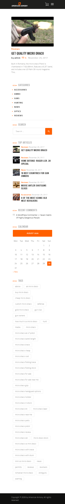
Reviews (15, 48)
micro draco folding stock (25, 367)
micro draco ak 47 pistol (25, 333)
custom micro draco (23, 303)
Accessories (20, 89)
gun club (38, 309)
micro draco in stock (23, 403)
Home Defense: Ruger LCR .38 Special (36, 162)
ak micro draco (32, 286)
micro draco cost (22, 356)
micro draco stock (41, 438)
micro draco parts (22, 420)
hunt (45, 321)
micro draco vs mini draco (25, 443)
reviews (30, 467)
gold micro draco (22, 309)
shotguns (43, 472)
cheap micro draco (22, 298)
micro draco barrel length (25, 338)
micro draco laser (40, 408)
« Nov (15, 271)
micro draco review (23, 432)
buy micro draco (21, 292)
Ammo (17, 94)
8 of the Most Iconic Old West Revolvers (34, 199)
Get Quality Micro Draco (27, 53)
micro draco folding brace (25, 362)
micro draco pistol (22, 426)
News (17, 107)
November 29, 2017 (38, 57)
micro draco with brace (24, 449)
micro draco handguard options (28, 391)
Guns (16, 98)
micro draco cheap (22, 350)
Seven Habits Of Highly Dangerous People (33, 216)
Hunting (18, 102)
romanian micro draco (24, 472)
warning (18, 478)
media (17, 327)
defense (40, 303)
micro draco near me (23, 414)
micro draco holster (23, 397)
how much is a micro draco (26, 321)
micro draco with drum (24, 455)
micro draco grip (21, 385)
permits (18, 467)
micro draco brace (22, 344)
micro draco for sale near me (27, 379)
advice (17, 286)
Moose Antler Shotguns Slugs (33, 187)
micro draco (31, 327)
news (39, 461)
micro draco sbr (21, 438)
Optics (17, 111)
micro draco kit (21, 408)
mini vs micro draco (23, 461)
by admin (16, 57)
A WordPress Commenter (26, 215)
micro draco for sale (23, 373)
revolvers (43, 467)
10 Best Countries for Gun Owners (35, 175)
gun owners (20, 315)
